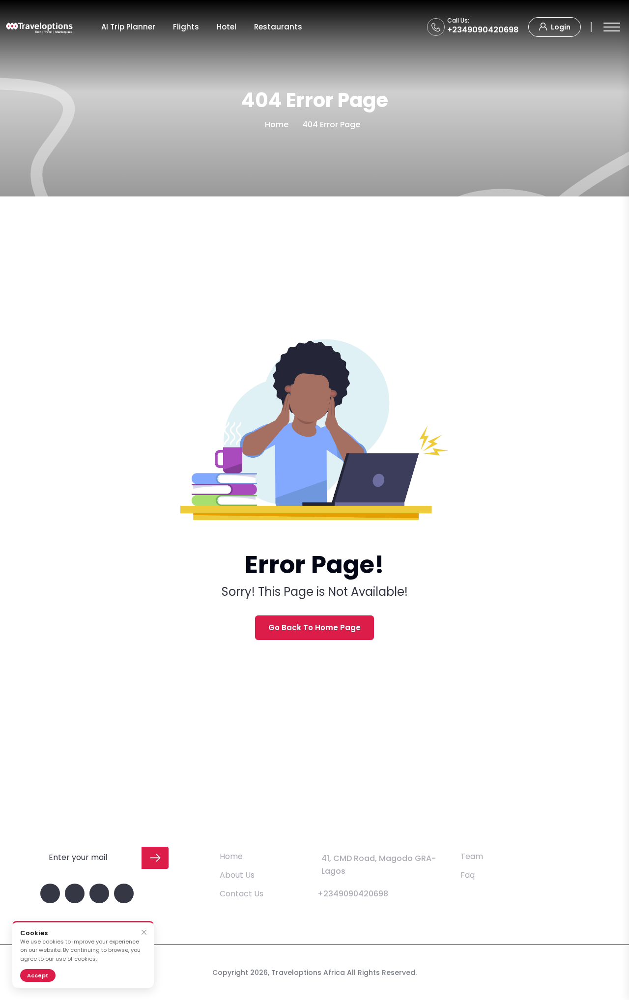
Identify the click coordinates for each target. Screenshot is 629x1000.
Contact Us (241, 893)
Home (276, 124)
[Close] (144, 932)
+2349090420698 (482, 29)
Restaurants (278, 27)
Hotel (226, 27)
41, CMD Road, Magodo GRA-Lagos (378, 865)
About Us (237, 875)
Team (471, 856)
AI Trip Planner (128, 27)
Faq (467, 875)
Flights (186, 27)
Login (560, 27)
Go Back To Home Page (314, 627)
